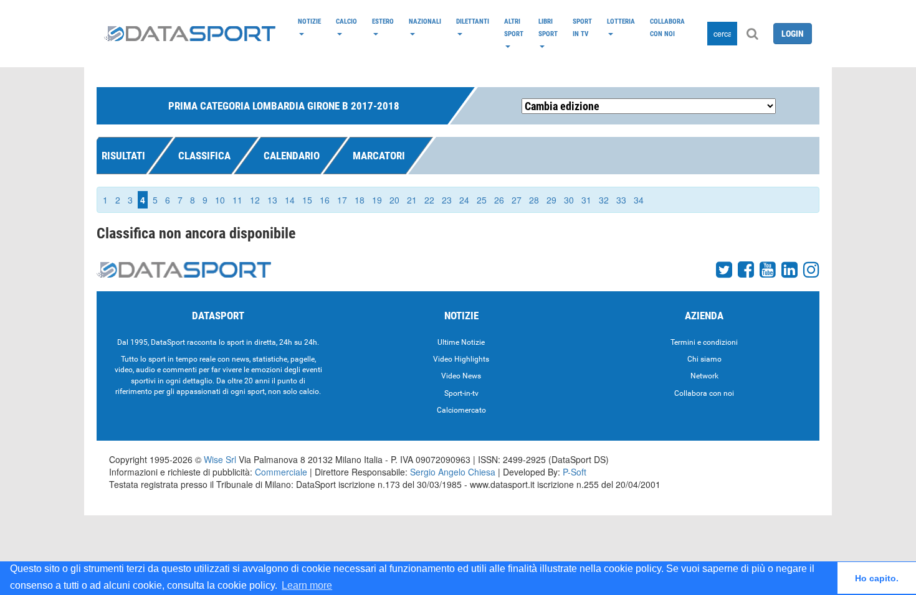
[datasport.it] (189, 33)
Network (704, 376)
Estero (383, 21)
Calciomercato (461, 410)
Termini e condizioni (704, 342)
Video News (461, 376)
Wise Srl (220, 459)
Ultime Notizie (461, 342)
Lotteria (621, 21)
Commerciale (281, 472)
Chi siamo (704, 359)
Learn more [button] (307, 585)
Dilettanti (472, 21)
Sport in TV (582, 27)
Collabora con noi (667, 27)
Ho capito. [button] (877, 578)
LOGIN (792, 34)
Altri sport (513, 27)
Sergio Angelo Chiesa (452, 472)
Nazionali (425, 21)
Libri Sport (548, 27)
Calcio (346, 21)
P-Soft (574, 472)
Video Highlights (461, 359)
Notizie (309, 21)
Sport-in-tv (461, 393)
